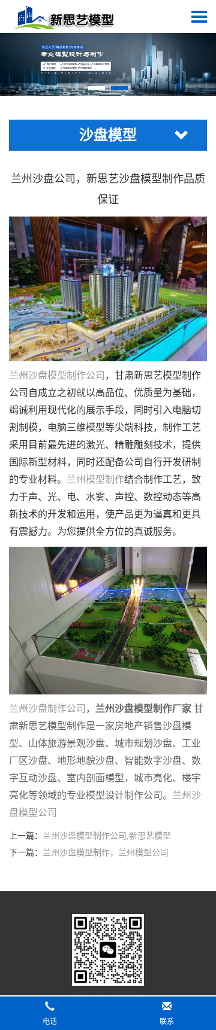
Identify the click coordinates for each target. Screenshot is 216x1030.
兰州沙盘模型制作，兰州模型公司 (106, 852)
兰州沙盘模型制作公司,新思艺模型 (107, 835)
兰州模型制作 (95, 479)
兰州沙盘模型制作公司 (57, 375)
